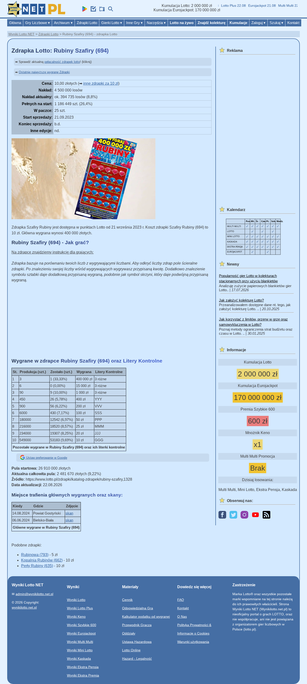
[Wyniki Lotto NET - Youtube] (255, 515)
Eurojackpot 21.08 (256, 5)
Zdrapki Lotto (87, 23)
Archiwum (63, 23)
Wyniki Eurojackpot (81, 633)
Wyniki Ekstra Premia (83, 675)
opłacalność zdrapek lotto (62, 62)
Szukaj (276, 23)
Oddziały (128, 633)
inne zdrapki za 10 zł (100, 83)
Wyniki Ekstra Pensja (83, 667)
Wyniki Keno (76, 616)
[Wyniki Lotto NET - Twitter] (233, 515)
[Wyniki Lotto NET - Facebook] (222, 515)
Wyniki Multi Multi (80, 642)
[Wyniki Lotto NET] (36, 16)
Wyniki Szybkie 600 (81, 625)
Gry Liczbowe (37, 23)
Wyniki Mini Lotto (80, 650)
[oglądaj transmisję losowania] (101, 10)
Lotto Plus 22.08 (227, 5)
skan (69, 513)
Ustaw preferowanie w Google (46, 458)
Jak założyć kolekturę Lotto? (241, 300)
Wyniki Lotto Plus (80, 608)
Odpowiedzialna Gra (137, 608)
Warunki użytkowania (193, 642)
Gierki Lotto (111, 23)
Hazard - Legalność (137, 658)
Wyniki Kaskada (79, 658)
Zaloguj (258, 23)
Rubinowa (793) (34, 555)
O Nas (182, 616)
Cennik (127, 600)
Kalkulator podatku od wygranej (146, 616)
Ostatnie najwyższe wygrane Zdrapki (44, 72)
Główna (15, 23)
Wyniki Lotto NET (21, 34)
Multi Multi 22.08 (284, 5)
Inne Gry (134, 23)
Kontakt (293, 23)
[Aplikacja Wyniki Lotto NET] (83, 10)
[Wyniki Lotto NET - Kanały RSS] (266, 515)
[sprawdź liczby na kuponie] (92, 10)
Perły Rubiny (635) (37, 566)
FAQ (180, 600)
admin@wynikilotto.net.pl (34, 594)
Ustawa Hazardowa (137, 642)
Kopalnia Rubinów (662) (42, 560)
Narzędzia (156, 23)
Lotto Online (131, 650)
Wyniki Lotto (76, 600)
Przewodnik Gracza (137, 625)
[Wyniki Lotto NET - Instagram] (244, 515)
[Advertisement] (111, 320)
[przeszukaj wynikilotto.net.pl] (109, 10)
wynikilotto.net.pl (24, 607)
